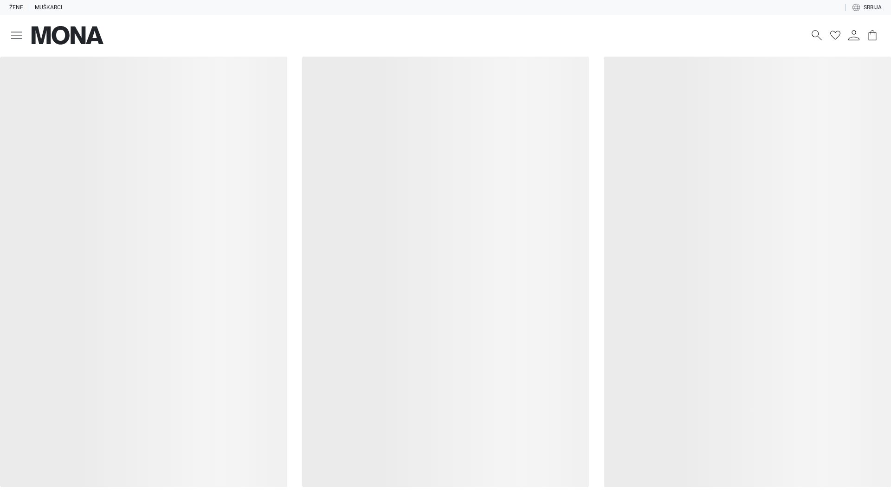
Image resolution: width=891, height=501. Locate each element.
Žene (16, 7)
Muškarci (50, 7)
